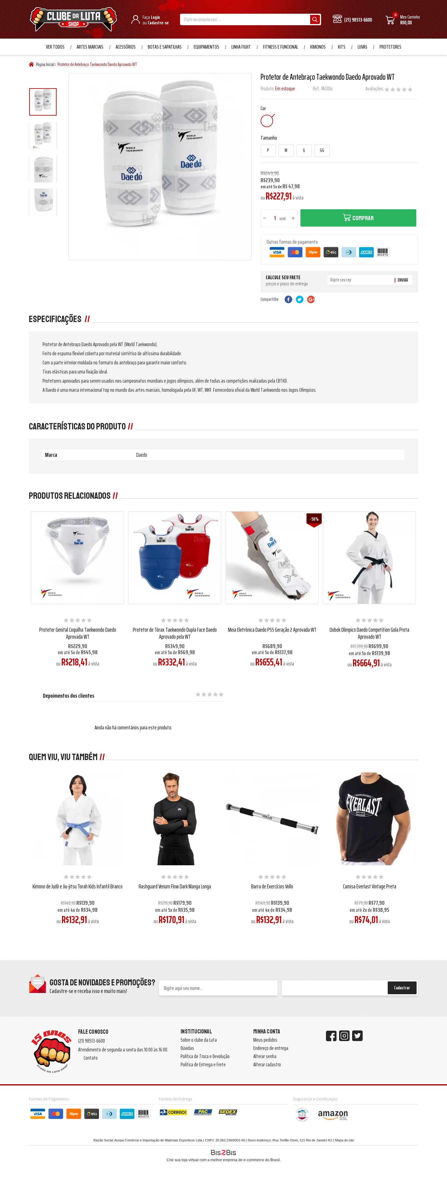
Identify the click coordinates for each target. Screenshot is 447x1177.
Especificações (56, 319)
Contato (91, 1058)
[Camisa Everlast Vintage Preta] (369, 819)
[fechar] (229, 583)
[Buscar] (315, 19)
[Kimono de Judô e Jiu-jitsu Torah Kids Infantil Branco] (77, 819)
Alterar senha (264, 1056)
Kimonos (318, 47)
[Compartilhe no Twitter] (299, 299)
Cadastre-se (158, 22)
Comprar (363, 218)
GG (322, 150)
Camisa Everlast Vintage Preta (369, 886)
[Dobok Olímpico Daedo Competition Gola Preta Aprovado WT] (369, 557)
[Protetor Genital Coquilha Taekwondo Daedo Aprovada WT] (77, 557)
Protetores (390, 47)
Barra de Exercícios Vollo (272, 886)
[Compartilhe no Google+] (311, 299)
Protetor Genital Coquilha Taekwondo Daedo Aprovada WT (77, 633)
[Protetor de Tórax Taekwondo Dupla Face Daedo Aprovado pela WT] (174, 557)
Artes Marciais (90, 47)
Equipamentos (206, 47)
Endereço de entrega (270, 1048)
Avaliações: (375, 88)
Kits (341, 47)
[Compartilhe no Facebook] (288, 299)
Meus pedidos (265, 1040)
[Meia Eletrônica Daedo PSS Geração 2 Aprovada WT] (272, 557)
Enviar (403, 280)
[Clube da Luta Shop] (74, 20)
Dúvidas (187, 1048)
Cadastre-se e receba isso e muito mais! (88, 991)
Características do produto (77, 426)
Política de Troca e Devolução (205, 1056)
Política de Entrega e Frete (203, 1064)
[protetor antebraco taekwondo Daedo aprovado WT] (43, 102)
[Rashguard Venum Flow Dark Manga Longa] (174, 819)
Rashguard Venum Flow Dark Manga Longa (175, 886)
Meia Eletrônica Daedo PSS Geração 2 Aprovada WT (272, 629)
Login (155, 17)
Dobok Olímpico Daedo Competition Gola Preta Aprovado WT (369, 633)
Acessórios (126, 47)
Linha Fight (241, 47)
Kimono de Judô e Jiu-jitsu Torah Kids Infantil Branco (78, 886)
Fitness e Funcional (280, 47)
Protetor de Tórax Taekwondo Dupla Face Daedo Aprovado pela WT (175, 633)
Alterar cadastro (267, 1064)
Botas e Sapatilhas (165, 47)
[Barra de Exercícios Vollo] (272, 819)
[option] (43, 102)
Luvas (362, 47)
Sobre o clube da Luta (199, 1040)
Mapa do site (344, 1140)
